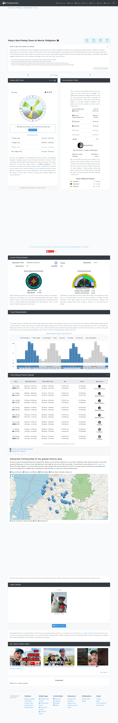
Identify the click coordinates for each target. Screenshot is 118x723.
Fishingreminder (12, 3)
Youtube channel (88, 633)
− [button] (12, 479)
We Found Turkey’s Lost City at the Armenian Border (59, 666)
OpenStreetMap (98, 519)
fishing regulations (99, 464)
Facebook (57, 699)
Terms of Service (101, 703)
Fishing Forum (28, 703)
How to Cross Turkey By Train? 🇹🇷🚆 (88, 666)
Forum (86, 3)
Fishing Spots (11, 7)
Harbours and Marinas (31, 472)
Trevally (59, 590)
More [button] (93, 3)
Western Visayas (28, 7)
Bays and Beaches (16, 472)
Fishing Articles (28, 707)
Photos (71, 3)
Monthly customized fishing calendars (22, 449)
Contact (98, 699)
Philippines (19, 7)
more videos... (104, 672)
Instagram (57, 701)
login (15, 683)
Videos (78, 3)
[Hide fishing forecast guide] (107, 47)
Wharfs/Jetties (44, 472)
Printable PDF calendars (18, 451)
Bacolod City (46, 50)
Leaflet (91, 519)
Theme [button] (107, 3)
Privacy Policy (100, 705)
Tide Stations (28, 701)
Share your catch (59, 625)
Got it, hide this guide (101, 68)
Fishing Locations (29, 699)
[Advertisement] (59, 23)
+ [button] (12, 476)
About (98, 701)
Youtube (57, 703)
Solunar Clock (72, 703)
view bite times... (61, 56)
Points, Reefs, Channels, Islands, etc (61, 472)
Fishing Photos (28, 705)
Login (100, 3)
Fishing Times (62, 3)
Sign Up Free (32, 130)
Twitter (56, 705)
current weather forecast (42, 168)
